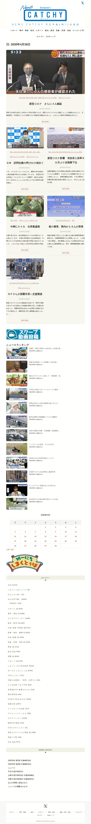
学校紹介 (13, 603)
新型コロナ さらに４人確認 (45, 103)
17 (66, 536)
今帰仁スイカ (34, 220)
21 (35, 541)
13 (25, 536)
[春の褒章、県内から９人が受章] (66, 206)
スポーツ (39, 30)
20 (25, 541)
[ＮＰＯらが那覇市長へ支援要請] (25, 269)
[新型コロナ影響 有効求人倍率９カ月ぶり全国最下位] (66, 137)
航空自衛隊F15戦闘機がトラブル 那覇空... (43, 417)
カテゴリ (40, 36)
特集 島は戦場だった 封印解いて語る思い (43, 362)
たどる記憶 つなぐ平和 (17, 685)
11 (76, 532)
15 (45, 536)
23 (55, 541)
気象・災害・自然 (63, 30)
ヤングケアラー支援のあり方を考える (42, 485)
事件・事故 (24, 30)
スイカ (27, 220)
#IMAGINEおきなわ (17, 699)
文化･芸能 (12, 637)
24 (66, 541)
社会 (68, 220)
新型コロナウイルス (64, 97)
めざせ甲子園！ (14, 599)
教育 (10, 647)
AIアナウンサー (14, 718)
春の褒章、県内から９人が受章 (66, 226)
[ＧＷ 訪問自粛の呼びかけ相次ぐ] (25, 137)
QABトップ (51, 36)
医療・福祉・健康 (36, 97)
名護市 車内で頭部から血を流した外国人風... (45, 348)
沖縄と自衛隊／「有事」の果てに (22, 680)
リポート (14, 30)
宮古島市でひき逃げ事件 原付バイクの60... (44, 499)
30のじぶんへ (14, 675)
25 (76, 541)
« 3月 (8, 549)
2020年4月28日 (44, 109)
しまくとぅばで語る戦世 (18, 666)
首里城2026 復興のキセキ (19, 690)
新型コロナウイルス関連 (49, 97)
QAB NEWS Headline (18, 29)
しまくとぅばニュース (17, 590)
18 (76, 536)
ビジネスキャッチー (16, 618)
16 (55, 536)
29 (45, 546)
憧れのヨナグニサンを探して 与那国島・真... (45, 376)
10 (66, 532)
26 (15, 546)
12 (15, 536)
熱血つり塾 (12, 737)
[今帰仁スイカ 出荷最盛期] (25, 206)
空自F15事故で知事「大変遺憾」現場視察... (44, 431)
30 (55, 546)
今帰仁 (21, 220)
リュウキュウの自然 (16, 709)
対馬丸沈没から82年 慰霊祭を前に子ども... (44, 403)
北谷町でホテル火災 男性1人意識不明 (42, 472)
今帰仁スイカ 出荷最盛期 (25, 226)
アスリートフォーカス (17, 713)
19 (15, 541)
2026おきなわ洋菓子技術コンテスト (41, 458)
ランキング (77, 30)
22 (45, 541)
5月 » (12, 549)
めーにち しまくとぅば (17, 670)
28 (35, 546)
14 (35, 536)
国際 (10, 656)
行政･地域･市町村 (24, 97)
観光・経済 (49, 30)
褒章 (73, 220)
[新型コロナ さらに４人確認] (45, 72)
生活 (10, 585)
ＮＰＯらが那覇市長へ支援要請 (25, 294)
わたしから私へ (14, 594)
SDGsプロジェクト (16, 728)
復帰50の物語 (14, 723)
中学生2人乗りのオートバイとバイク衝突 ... (44, 389)
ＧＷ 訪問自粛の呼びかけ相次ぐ (25, 162)
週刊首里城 (12, 694)
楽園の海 (11, 704)
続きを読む (45, 121)
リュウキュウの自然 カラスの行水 (41, 444)
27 (25, 546)
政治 (32, 30)
